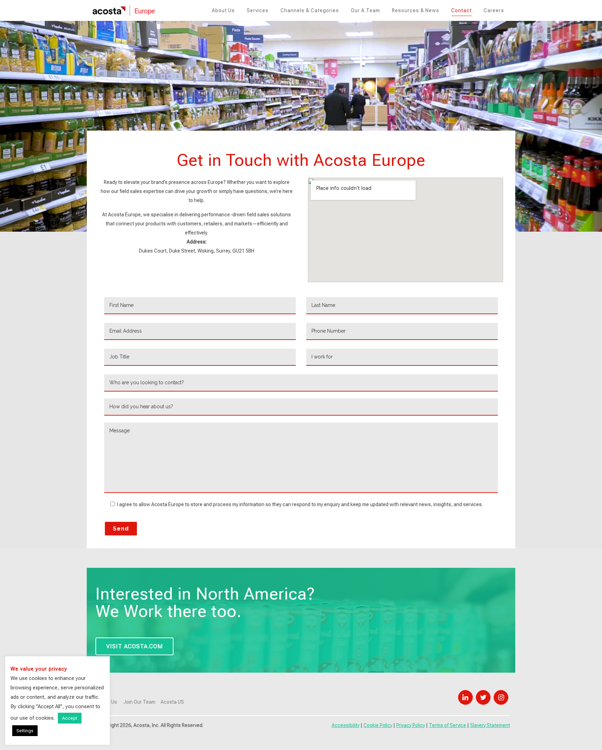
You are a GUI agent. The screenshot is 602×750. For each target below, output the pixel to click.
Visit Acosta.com (134, 646)
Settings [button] (24, 730)
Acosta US (172, 702)
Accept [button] (69, 718)
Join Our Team (139, 702)
